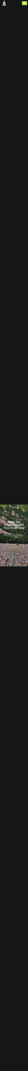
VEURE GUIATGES (14, 547)
